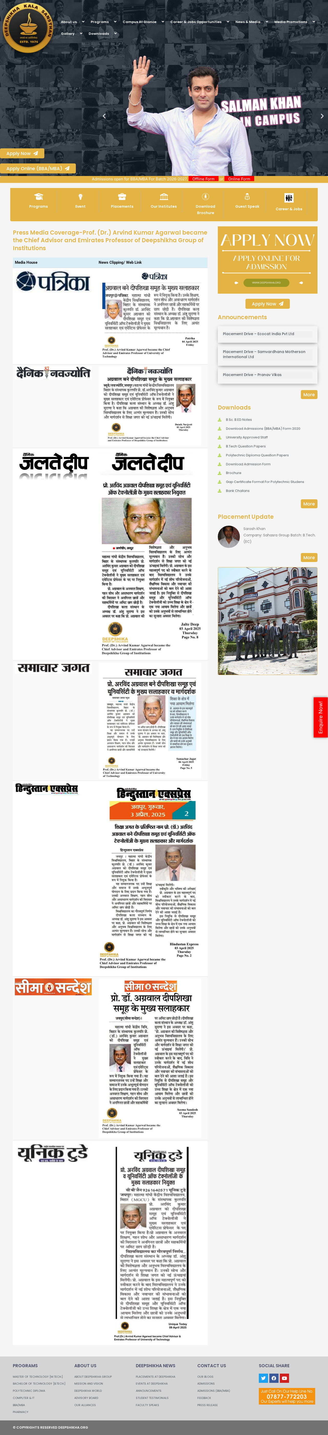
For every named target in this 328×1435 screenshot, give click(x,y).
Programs (100, 21)
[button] (78, 22)
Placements (122, 206)
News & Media (247, 21)
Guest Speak (247, 206)
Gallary (68, 33)
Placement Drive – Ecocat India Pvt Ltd (258, 333)
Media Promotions (290, 21)
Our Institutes (164, 206)
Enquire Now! (320, 717)
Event (80, 206)
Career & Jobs (289, 209)
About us (69, 21)
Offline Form (249, 178)
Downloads (99, 33)
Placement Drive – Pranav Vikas (252, 374)
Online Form (284, 178)
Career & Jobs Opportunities (195, 21)
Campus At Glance (139, 21)
